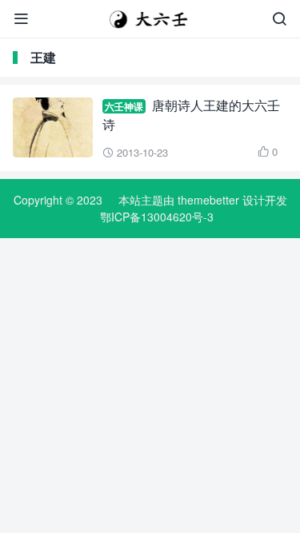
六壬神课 (124, 106)
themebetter (208, 200)
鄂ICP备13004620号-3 (157, 217)
